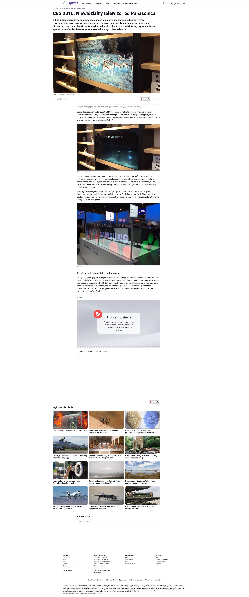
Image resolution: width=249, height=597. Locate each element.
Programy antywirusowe (100, 566)
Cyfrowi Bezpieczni (68, 568)
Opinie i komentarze (130, 3)
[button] (170, 3)
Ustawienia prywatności (152, 580)
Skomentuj (146, 99)
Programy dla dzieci (99, 568)
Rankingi (127, 561)
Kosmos (98, 3)
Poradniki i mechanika (162, 559)
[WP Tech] (75, 3)
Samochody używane (161, 561)
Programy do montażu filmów (102, 563)
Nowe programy (98, 572)
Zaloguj (177, 3)
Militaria (117, 3)
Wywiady (158, 563)
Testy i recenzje (129, 559)
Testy (157, 557)
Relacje (158, 566)
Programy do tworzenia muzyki (102, 559)
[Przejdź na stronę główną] (65, 5)
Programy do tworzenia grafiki (102, 570)
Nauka (108, 3)
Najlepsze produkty (130, 563)
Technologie (86, 3)
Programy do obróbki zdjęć (101, 557)
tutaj (99, 593)
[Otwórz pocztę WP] (164, 3)
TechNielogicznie (67, 570)
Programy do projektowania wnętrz (103, 561)
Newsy (126, 557)
